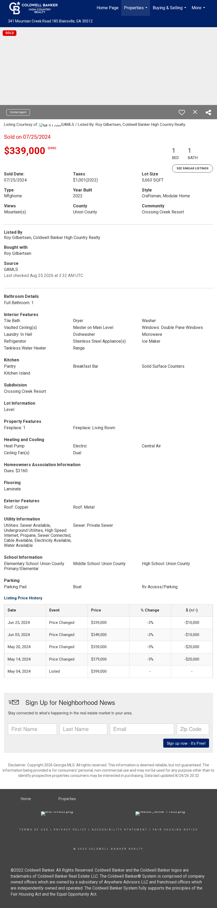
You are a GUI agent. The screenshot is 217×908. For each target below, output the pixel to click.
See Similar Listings (193, 168)
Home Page (108, 7)
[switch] (181, 112)
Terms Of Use (34, 829)
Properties (136, 10)
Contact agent (18, 112)
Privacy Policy (70, 829)
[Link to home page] (36, 8)
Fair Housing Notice (175, 829)
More (199, 10)
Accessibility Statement (120, 829)
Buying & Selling (170, 10)
